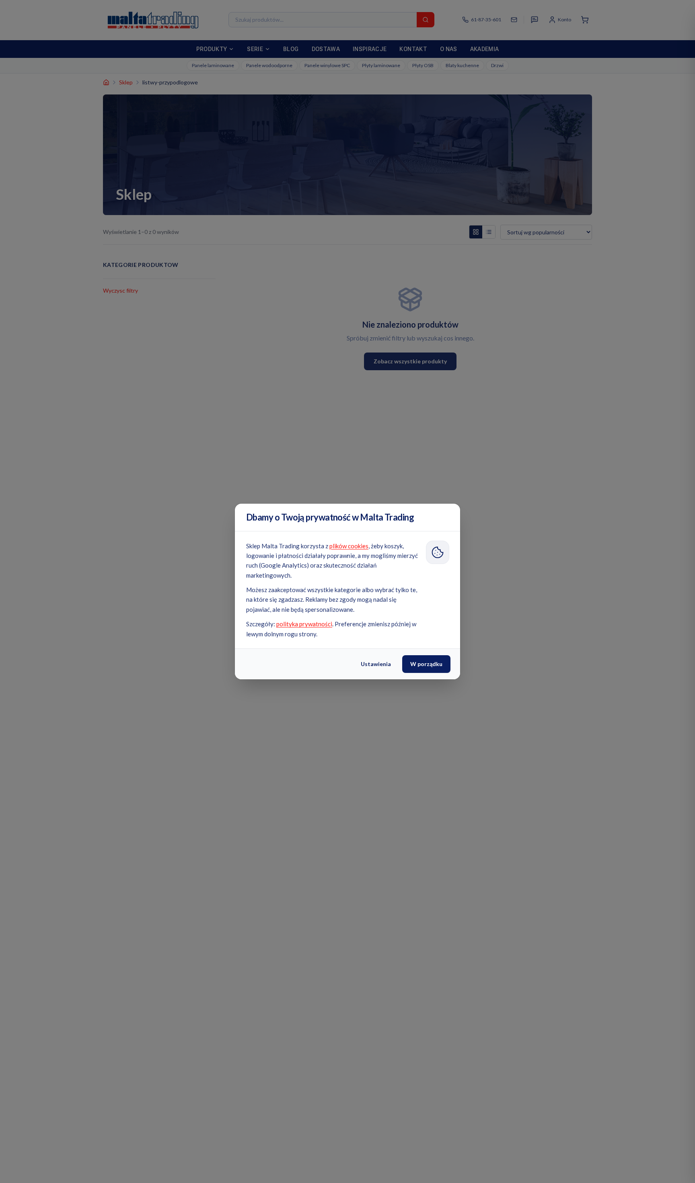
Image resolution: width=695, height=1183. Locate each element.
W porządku (426, 663)
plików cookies (348, 545)
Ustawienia (376, 663)
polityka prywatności (304, 623)
